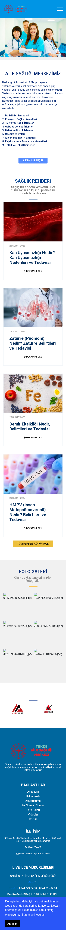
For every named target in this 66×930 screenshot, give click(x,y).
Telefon (13, 888)
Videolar (33, 814)
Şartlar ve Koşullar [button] (33, 914)
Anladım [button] (12, 923)
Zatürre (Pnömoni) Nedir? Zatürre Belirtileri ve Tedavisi (32, 343)
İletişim (33, 819)
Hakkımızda (33, 796)
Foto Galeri (33, 810)
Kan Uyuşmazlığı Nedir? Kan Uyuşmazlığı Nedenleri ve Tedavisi (32, 257)
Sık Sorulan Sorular (33, 805)
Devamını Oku (34, 271)
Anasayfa (33, 791)
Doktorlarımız (33, 801)
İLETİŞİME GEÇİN (33, 160)
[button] (26, 51)
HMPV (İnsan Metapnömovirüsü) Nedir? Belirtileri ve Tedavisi (27, 512)
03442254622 (34, 847)
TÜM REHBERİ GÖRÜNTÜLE (33, 543)
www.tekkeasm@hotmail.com (34, 853)
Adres (31, 882)
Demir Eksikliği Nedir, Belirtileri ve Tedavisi (29, 426)
